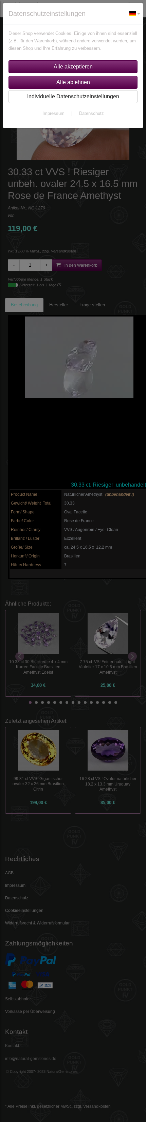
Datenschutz (91, 113)
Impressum (53, 113)
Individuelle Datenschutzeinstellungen (73, 96)
